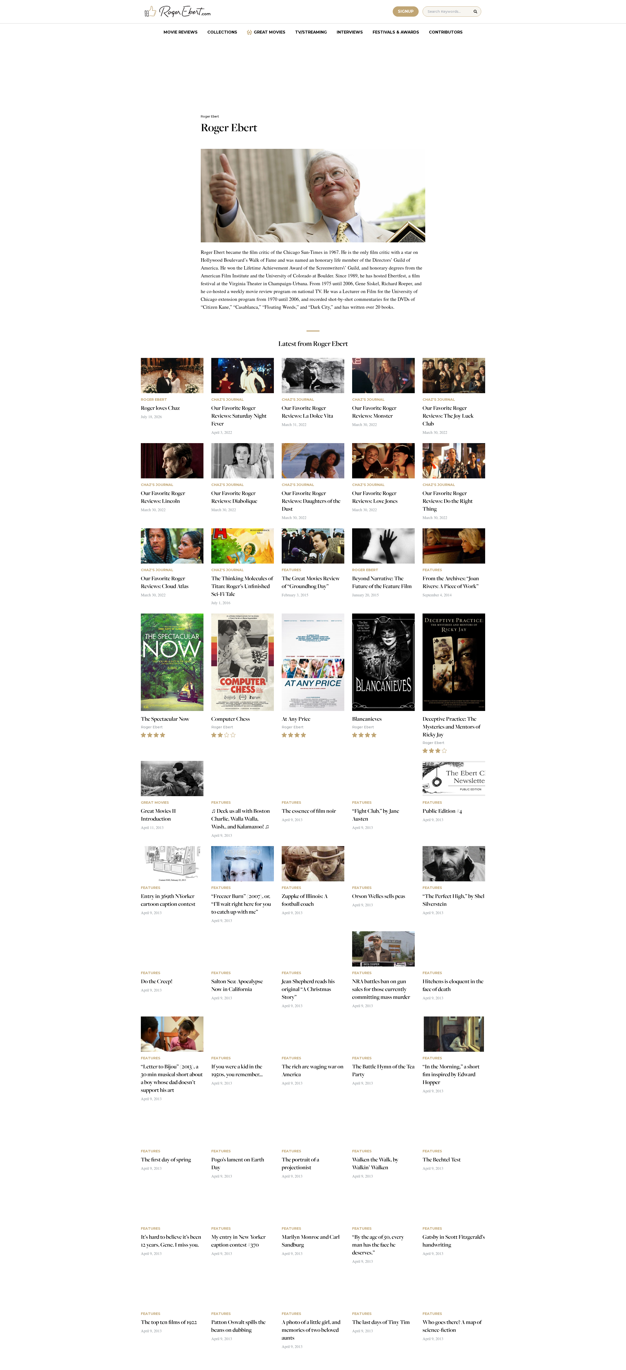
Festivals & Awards (396, 32)
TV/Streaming (311, 32)
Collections (222, 32)
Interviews (350, 32)
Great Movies (269, 32)
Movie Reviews (181, 32)
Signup (406, 11)
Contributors (446, 32)
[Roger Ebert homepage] (178, 11)
